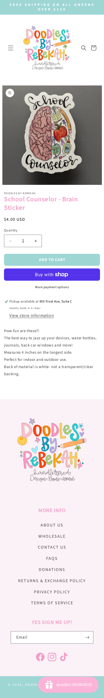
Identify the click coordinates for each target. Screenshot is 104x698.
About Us (52, 525)
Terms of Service (52, 603)
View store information (31, 316)
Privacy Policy (52, 592)
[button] (11, 48)
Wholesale (52, 536)
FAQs (52, 558)
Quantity (10, 230)
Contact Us (52, 547)
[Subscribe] (87, 637)
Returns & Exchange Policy (52, 581)
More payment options (52, 287)
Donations (52, 570)
